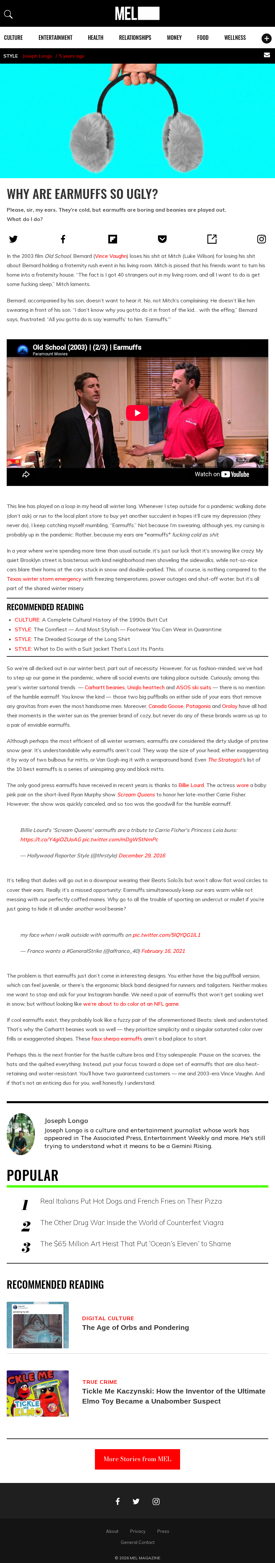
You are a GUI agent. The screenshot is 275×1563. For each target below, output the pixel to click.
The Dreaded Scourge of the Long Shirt (72, 639)
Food (203, 37)
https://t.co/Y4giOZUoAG (50, 839)
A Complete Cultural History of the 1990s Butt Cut (91, 619)
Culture (13, 37)
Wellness (235, 37)
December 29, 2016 (141, 855)
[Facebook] (63, 239)
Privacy (138, 1531)
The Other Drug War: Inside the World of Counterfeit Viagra (132, 1222)
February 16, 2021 (163, 950)
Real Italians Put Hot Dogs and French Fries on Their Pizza (131, 1201)
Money (174, 37)
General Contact (138, 1542)
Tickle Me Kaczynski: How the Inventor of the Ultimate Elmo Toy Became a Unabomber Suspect (174, 1396)
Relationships (135, 37)
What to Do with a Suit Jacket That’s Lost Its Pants (89, 648)
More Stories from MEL (137, 1459)
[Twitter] (13, 239)
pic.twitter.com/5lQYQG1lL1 (166, 934)
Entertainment (55, 37)
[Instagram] (261, 239)
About (112, 1531)
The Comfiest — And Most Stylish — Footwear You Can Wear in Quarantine (118, 629)
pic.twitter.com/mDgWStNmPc (120, 839)
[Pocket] (162, 239)
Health (95, 37)
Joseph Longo (37, 56)
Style (10, 56)
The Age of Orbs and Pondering (135, 1327)
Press (163, 1531)
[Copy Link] (212, 239)
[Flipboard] (112, 239)
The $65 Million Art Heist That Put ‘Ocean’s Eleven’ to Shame (135, 1243)
